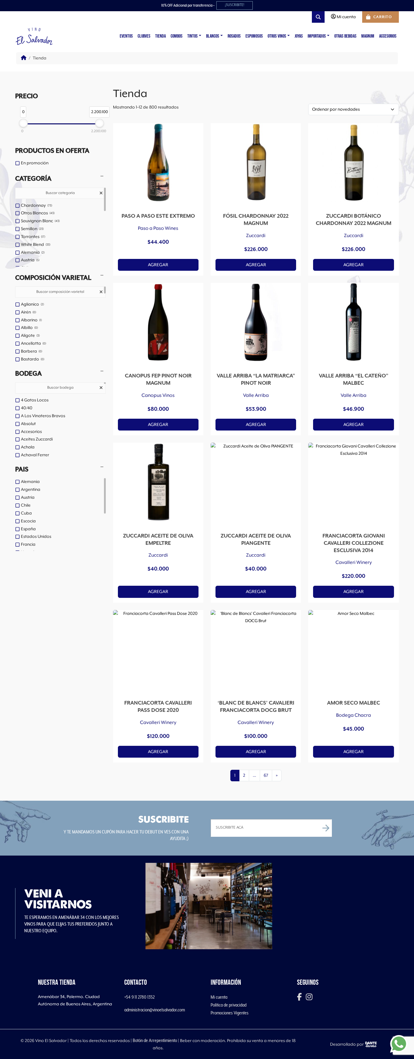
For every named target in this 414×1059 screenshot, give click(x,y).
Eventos (126, 36)
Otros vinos (277, 36)
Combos (176, 36)
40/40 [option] (26, 408)
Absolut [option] (28, 423)
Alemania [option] (32, 252)
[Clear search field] (102, 194)
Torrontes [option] (32, 236)
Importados (317, 36)
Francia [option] (28, 544)
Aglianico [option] (32, 304)
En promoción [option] (34, 163)
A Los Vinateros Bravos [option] (43, 416)
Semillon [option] (32, 228)
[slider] (23, 123)
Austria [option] (29, 260)
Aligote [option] (30, 335)
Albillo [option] (29, 327)
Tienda (160, 36)
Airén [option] (28, 312)
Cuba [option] (26, 513)
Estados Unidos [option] (36, 536)
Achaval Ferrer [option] (35, 455)
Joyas (299, 36)
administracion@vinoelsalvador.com (154, 1010)
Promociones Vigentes (230, 1013)
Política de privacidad (228, 1005)
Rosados (234, 36)
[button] (60, 178)
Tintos (192, 36)
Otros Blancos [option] (37, 213)
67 (266, 775)
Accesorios (387, 36)
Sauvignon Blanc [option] (40, 221)
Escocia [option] (28, 521)
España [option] (28, 529)
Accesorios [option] (31, 431)
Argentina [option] (30, 489)
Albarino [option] (31, 320)
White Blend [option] (35, 244)
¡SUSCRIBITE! (234, 5)
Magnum (367, 36)
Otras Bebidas (345, 36)
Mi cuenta (219, 997)
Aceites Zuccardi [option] (37, 439)
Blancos (212, 36)
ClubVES (144, 36)
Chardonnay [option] (36, 205)
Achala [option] (28, 447)
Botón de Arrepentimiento (155, 1040)
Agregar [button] (158, 264)
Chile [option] (26, 505)
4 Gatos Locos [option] (34, 400)
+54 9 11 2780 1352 (139, 997)
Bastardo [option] (32, 359)
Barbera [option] (31, 351)
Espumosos (254, 36)
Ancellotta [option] (33, 343)
